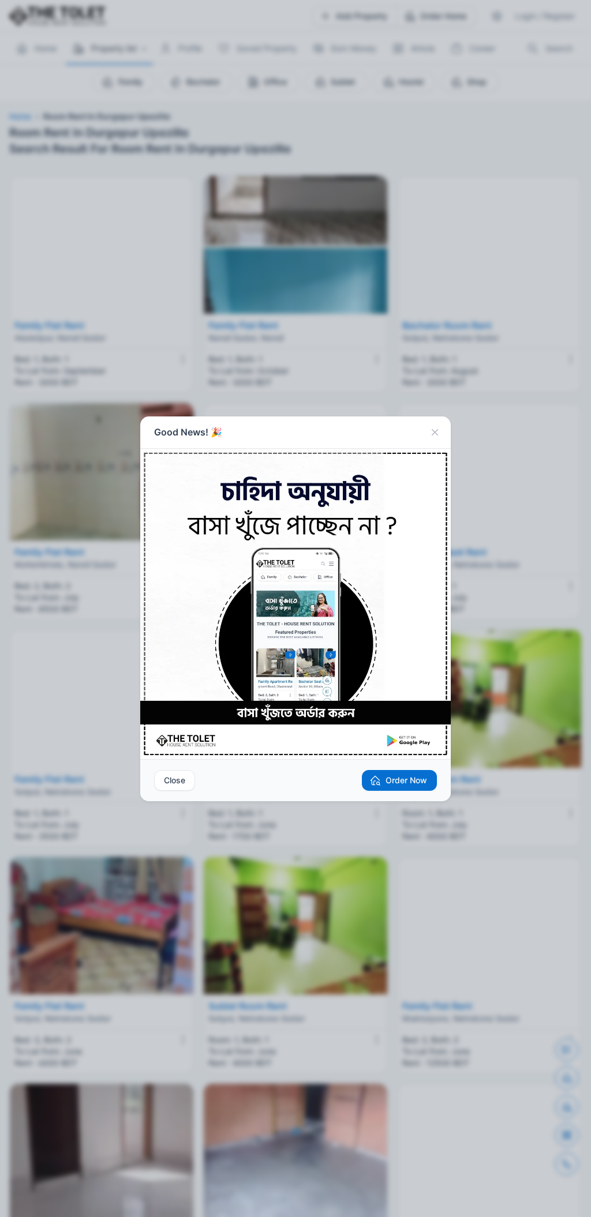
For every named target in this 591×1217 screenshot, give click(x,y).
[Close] (434, 432)
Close (174, 780)
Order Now (406, 780)
